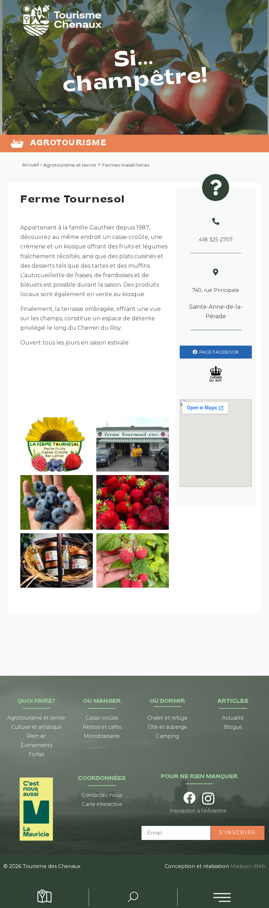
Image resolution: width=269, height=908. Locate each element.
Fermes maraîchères (125, 165)
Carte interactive (102, 804)
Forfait (36, 754)
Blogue (233, 727)
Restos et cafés (102, 727)
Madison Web (247, 866)
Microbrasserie (102, 736)
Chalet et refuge (167, 718)
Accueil (30, 164)
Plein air (36, 736)
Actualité (233, 718)
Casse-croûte (101, 718)
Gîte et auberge (167, 727)
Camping (167, 736)
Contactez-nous (102, 795)
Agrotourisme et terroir (69, 165)
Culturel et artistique (36, 727)
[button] (222, 897)
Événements (36, 745)
